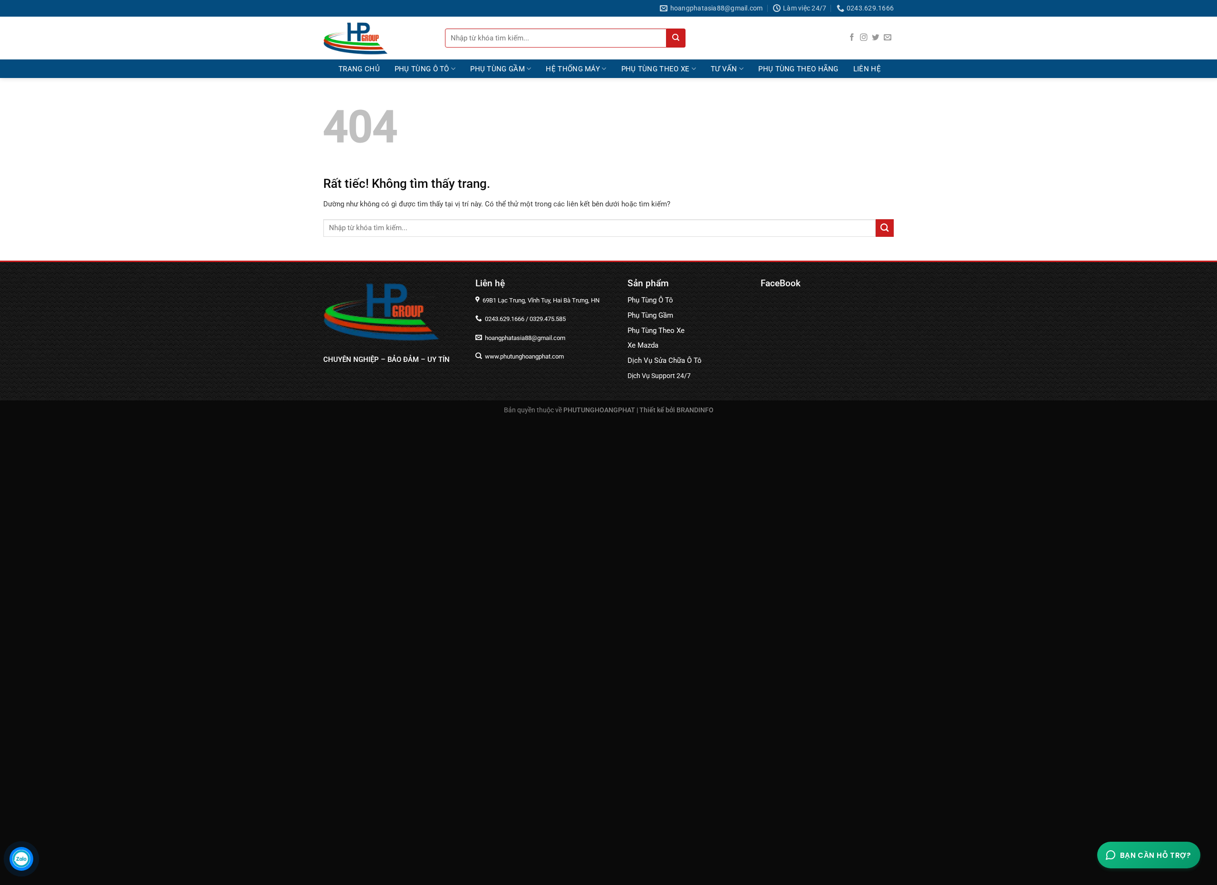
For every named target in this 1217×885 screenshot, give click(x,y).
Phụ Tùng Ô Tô (650, 300)
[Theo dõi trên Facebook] (852, 38)
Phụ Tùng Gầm (650, 315)
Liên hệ (867, 69)
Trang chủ (359, 69)
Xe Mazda (643, 345)
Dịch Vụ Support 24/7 (659, 375)
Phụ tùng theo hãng (798, 69)
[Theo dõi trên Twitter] (875, 38)
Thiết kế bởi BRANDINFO (676, 410)
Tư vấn (724, 69)
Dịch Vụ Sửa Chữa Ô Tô (665, 360)
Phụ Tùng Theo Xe (656, 330)
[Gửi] (676, 38)
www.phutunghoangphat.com (523, 356)
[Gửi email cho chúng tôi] (887, 38)
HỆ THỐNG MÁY (573, 69)
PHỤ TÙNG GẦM (497, 69)
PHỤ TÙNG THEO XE (655, 69)
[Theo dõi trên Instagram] (864, 38)
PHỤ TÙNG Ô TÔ (422, 69)
